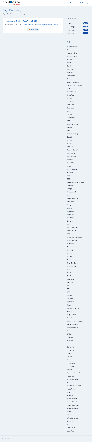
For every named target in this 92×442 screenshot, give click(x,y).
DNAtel (69, 127)
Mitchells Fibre (72, 266)
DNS (68, 130)
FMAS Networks (72, 169)
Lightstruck (71, 202)
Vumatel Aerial (72, 399)
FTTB (69, 176)
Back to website (78, 3)
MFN (69, 260)
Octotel (69, 295)
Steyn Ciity (71, 347)
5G (68, 50)
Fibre (15, 14)
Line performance (73, 205)
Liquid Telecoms (72, 227)
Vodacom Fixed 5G (73, 379)
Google (69, 189)
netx (68, 286)
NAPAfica (70, 279)
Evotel (69, 143)
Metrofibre (70, 250)
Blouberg (70, 72)
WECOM (70, 421)
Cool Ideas (40, 24)
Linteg (69, 224)
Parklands (70, 311)
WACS (69, 411)
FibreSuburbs (71, 156)
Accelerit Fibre (72, 53)
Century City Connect (74, 85)
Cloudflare (70, 95)
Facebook (70, 147)
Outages (24, 24)
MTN (69, 276)
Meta (69, 247)
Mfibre (69, 256)
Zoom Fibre (71, 428)
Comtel (69, 98)
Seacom (70, 340)
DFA (68, 121)
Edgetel (69, 140)
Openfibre (70, 302)
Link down (70, 214)
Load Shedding (72, 231)
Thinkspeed (71, 363)
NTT (68, 292)
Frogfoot (70, 172)
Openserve (70, 305)
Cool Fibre (70, 105)
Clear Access (71, 92)
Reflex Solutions (72, 324)
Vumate (69, 392)
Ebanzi (69, 137)
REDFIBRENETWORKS (75, 321)
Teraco (69, 360)
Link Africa (70, 211)
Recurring (55, 24)
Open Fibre (70, 298)
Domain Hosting (72, 134)
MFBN (69, 253)
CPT (68, 111)
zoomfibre (70, 431)
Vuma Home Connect (74, 386)
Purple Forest (71, 315)
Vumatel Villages (72, 408)
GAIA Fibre (70, 185)
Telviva (69, 357)
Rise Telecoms (72, 331)
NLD (68, 289)
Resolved (30, 24)
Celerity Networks (73, 82)
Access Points (72, 56)
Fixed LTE (70, 163)
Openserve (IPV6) (73, 308)
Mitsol (69, 269)
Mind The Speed (72, 263)
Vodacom (70, 376)
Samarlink (70, 337)
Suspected (70, 350)
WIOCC (69, 424)
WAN (69, 415)
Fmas (69, 166)
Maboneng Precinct (73, 240)
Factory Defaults (73, 150)
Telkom (69, 353)
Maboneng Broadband (74, 237)
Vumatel (70, 395)
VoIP (68, 382)
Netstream (70, 282)
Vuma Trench (71, 389)
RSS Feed (34, 29)
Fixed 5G (70, 160)
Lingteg (69, 208)
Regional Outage (72, 327)
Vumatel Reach (72, 402)
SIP (68, 344)
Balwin (69, 66)
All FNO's (70, 63)
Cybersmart (71, 118)
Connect (70, 101)
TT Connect (71, 366)
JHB (68, 195)
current (69, 114)
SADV (69, 334)
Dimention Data (72, 124)
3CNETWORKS (72, 46)
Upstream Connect (73, 373)
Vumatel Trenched (73, 405)
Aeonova (70, 59)
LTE (68, 234)
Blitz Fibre (70, 69)
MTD (69, 273)
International (48, 24)
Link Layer (70, 218)
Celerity (69, 79)
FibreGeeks (71, 153)
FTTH (69, 179)
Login (87, 3)
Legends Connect (73, 198)
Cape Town (71, 76)
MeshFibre (70, 244)
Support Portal (7, 14)
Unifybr (69, 369)
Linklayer (70, 221)
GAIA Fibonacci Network (75, 182)
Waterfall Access (73, 418)
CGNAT (69, 88)
